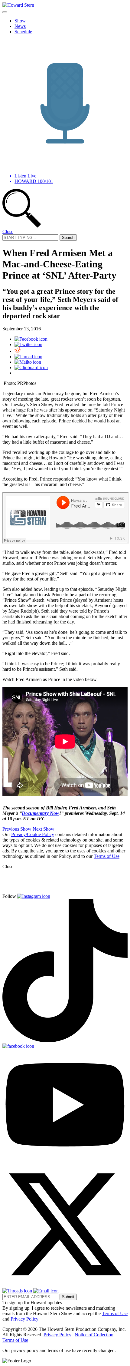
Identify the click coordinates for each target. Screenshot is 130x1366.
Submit (68, 1297)
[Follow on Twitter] (65, 1285)
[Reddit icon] (18, 351)
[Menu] (4, 12)
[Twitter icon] (28, 344)
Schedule (23, 31)
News (20, 26)
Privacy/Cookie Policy (32, 834)
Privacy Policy (24, 1318)
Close (7, 231)
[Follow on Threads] (17, 1290)
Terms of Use (106, 856)
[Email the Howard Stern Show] (46, 1290)
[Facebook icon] (31, 339)
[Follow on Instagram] (33, 896)
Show (20, 20)
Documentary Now (40, 813)
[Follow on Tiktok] (65, 1040)
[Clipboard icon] (31, 367)
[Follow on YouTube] (65, 1158)
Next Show (43, 829)
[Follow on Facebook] (18, 1046)
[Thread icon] (28, 356)
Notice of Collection (94, 1334)
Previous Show (16, 829)
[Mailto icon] (28, 362)
